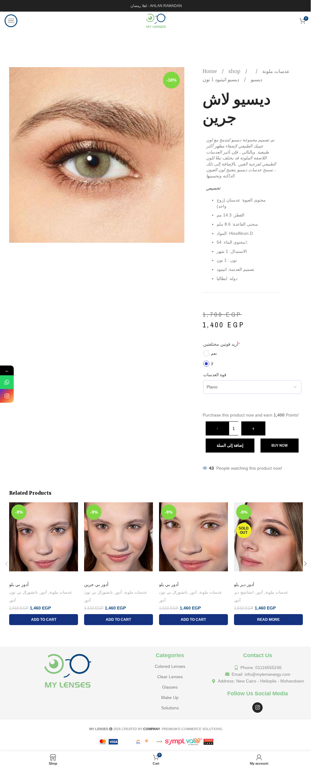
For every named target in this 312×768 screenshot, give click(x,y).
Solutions (170, 707)
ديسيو (256, 79)
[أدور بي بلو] (43, 540)
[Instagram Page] (7, 396)
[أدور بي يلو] (193, 540)
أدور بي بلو (19, 584)
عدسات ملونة (275, 71)
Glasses (170, 687)
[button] (7, 564)
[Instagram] (257, 707)
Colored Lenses (170, 666)
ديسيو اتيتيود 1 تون (221, 79)
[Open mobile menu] (11, 21)
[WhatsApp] (7, 382)
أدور (43, 592)
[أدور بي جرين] (118, 540)
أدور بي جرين (96, 584)
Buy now (279, 445)
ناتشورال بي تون (23, 592)
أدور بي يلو (169, 584)
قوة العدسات (214, 374)
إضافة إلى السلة (230, 445)
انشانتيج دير (244, 592)
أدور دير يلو (244, 584)
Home (210, 71)
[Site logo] (155, 20)
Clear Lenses (170, 676)
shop (235, 71)
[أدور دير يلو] (268, 540)
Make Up (170, 697)
